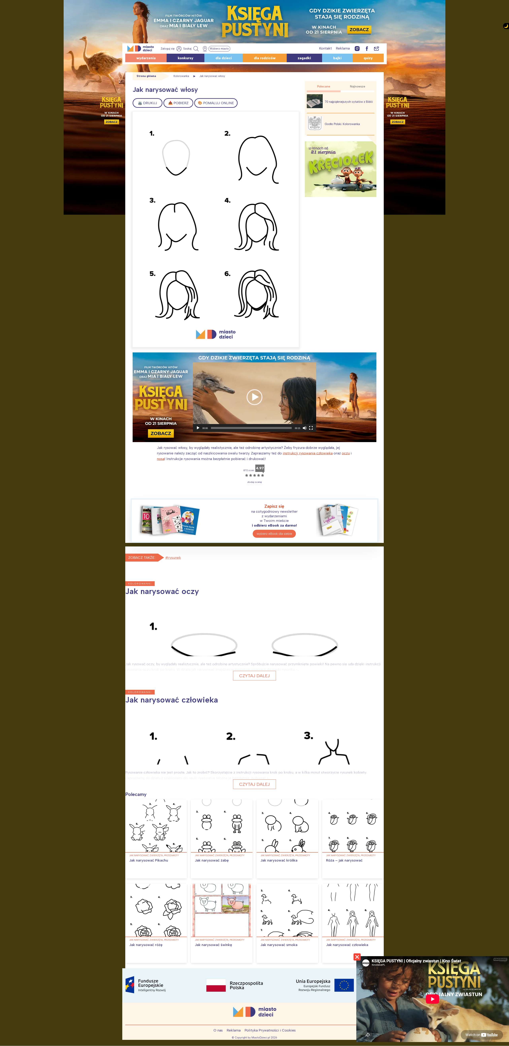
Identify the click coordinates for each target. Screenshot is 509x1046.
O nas (218, 1030)
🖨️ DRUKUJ (147, 103)
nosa (160, 459)
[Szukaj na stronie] (191, 48)
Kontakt (325, 48)
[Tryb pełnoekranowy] (311, 428)
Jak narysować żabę (212, 860)
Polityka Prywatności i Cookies (270, 1030)
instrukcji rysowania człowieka (308, 453)
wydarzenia (146, 58)
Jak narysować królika (278, 860)
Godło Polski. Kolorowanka (342, 124)
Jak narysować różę (145, 945)
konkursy (185, 58)
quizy (368, 58)
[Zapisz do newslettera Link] (376, 48)
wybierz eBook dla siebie (274, 534)
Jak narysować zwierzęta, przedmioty (154, 855)
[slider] (251, 428)
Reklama (343, 48)
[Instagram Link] (357, 48)
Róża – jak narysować (344, 860)
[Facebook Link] (367, 48)
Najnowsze (357, 86)
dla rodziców (265, 58)
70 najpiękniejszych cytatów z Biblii (349, 102)
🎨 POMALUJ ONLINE (216, 103)
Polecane (323, 86)
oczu (346, 453)
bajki (337, 58)
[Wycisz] (305, 428)
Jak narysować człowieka (347, 945)
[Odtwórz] (198, 428)
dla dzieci (224, 58)
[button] (254, 397)
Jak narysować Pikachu (148, 860)
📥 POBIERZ (178, 103)
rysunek (174, 557)
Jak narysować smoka (278, 945)
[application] (254, 397)
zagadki (304, 58)
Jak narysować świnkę (213, 945)
